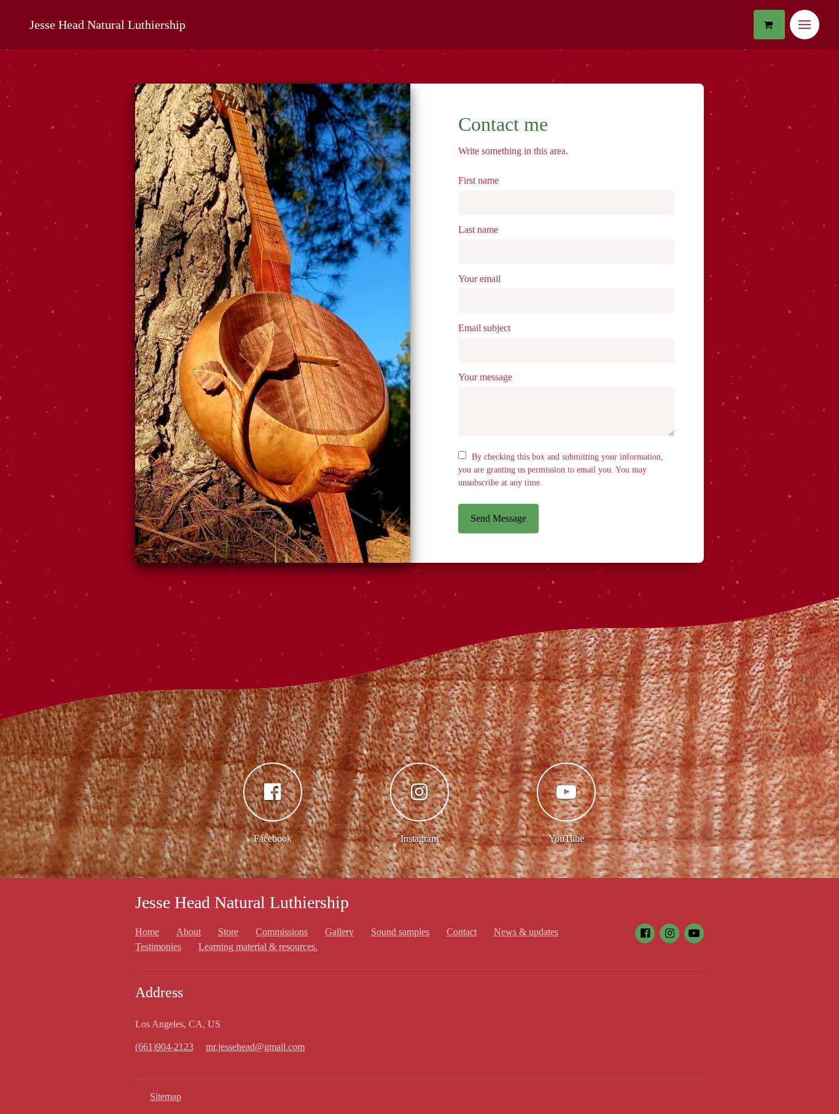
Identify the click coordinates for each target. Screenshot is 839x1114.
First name (478, 180)
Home (147, 932)
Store (228, 932)
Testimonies (158, 946)
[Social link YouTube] (694, 933)
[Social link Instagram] (669, 933)
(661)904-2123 (164, 1046)
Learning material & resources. (258, 946)
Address (159, 992)
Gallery (339, 932)
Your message (485, 377)
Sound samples (400, 932)
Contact (462, 932)
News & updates (526, 932)
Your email (479, 278)
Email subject (484, 328)
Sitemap (165, 1096)
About (188, 932)
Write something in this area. (513, 151)
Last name (478, 229)
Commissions (282, 932)
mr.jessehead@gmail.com (255, 1046)
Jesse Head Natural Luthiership (107, 24)
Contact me (503, 124)
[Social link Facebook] (645, 933)
